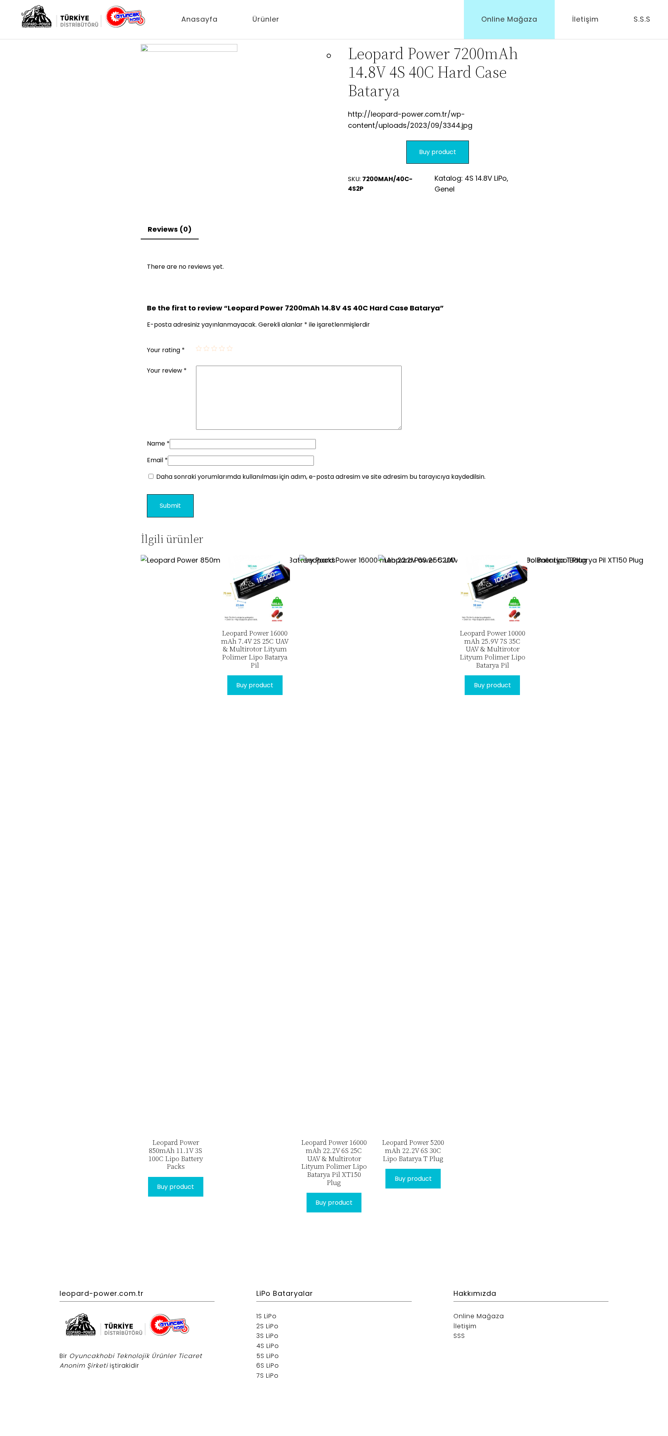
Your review (167, 370)
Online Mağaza (509, 19)
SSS (459, 1335)
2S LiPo (267, 1326)
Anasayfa (199, 19)
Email (157, 460)
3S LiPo (267, 1335)
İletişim (585, 19)
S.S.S (642, 19)
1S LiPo (266, 1316)
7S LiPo (267, 1375)
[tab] (170, 229)
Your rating (166, 350)
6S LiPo (267, 1365)
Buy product (437, 151)
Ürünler (265, 19)
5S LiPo (267, 1355)
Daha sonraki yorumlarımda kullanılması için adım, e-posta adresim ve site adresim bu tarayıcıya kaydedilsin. (321, 476)
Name (158, 443)
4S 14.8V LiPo (486, 178)
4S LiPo (267, 1345)
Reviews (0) (170, 229)
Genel (445, 189)
